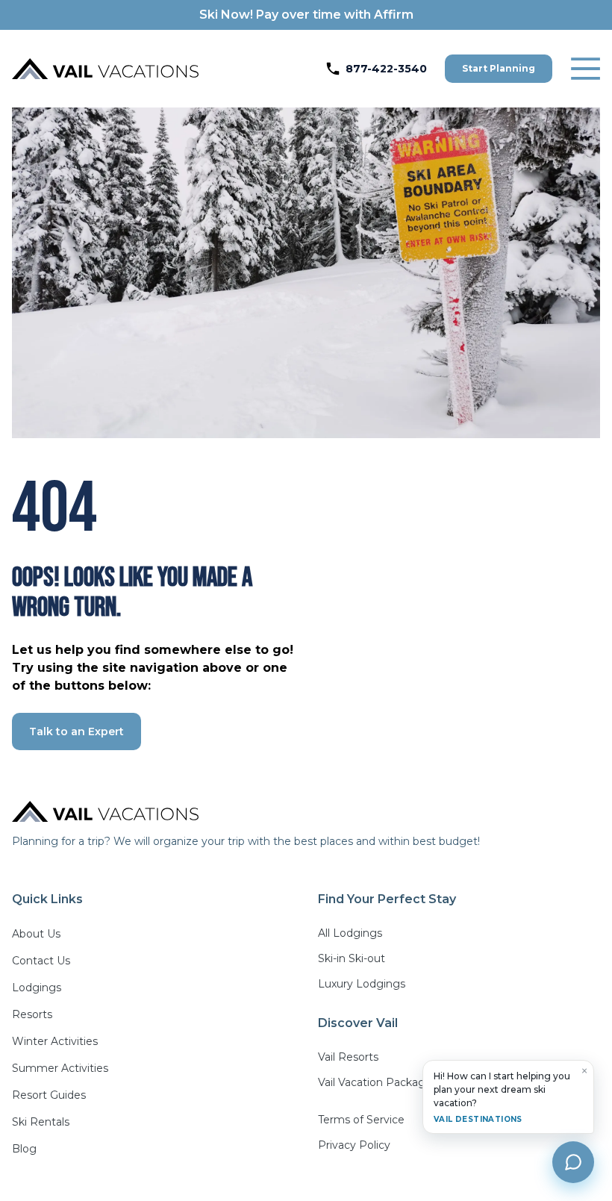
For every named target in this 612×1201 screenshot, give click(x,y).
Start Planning (498, 68)
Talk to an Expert (76, 731)
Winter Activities (55, 1041)
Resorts (32, 1014)
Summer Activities (60, 1068)
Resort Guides (49, 1095)
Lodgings (36, 987)
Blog (24, 1148)
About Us (36, 933)
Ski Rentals (40, 1122)
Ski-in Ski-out (351, 958)
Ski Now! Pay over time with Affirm (306, 14)
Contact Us (41, 960)
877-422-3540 (386, 68)
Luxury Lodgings (361, 984)
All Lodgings (350, 933)
